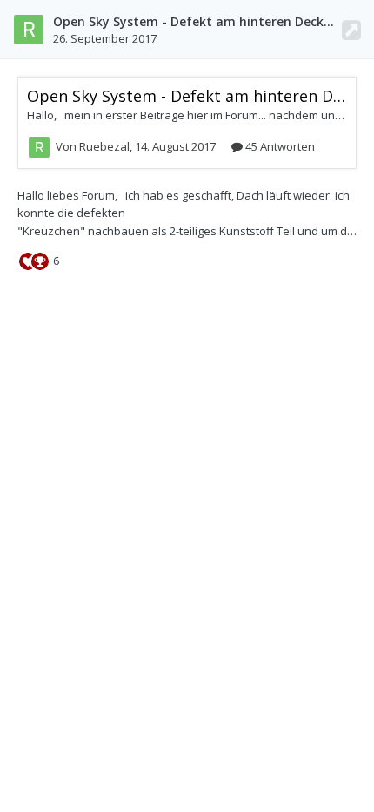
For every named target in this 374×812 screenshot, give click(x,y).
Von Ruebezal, (136, 146)
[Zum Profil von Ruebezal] (28, 29)
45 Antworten (279, 146)
